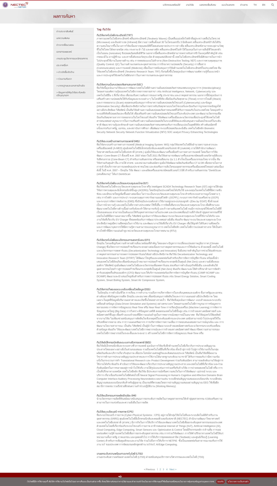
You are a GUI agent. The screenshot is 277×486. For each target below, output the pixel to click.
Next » (173, 469)
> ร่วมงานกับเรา (64, 79)
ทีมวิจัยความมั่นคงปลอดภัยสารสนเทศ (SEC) (120, 84)
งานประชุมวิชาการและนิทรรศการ (72, 58)
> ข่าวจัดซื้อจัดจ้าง (65, 72)
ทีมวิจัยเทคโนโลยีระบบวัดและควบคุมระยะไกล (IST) (122, 183)
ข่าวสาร (244, 5)
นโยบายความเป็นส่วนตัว (238, 481)
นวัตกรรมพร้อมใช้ (171, 5)
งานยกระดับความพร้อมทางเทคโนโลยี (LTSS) (120, 454)
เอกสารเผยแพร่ (64, 52)
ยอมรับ (220, 481)
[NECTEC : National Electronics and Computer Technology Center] (15, 4)
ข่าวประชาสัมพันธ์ (64, 31)
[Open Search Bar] (272, 4)
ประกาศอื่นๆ (62, 65)
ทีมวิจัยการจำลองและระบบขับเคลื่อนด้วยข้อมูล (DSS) (123, 289)
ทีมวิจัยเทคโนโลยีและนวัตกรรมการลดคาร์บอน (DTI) (123, 240)
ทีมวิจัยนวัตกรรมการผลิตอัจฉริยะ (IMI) (116, 395)
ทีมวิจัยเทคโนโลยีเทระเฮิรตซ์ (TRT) (115, 35)
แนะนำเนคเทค (228, 5)
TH (255, 5)
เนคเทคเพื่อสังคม (208, 5)
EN (263, 5)
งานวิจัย (190, 5)
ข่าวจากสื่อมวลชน (65, 45)
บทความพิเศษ (63, 38)
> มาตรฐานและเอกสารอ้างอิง (70, 85)
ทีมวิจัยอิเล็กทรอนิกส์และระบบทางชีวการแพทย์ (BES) (124, 342)
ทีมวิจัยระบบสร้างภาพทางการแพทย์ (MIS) (118, 141)
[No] (273, 481)
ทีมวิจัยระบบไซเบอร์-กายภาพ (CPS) (115, 412)
